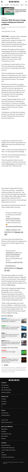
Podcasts (3, 431)
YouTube (3, 399)
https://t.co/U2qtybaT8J (13, 218)
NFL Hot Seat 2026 (6, 390)
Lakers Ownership (5, 392)
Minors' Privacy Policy (6, 422)
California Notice (5, 415)
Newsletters (4, 429)
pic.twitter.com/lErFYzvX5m (14, 262)
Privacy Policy (4, 412)
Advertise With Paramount (8, 447)
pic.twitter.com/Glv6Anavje (14, 226)
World (22, 5)
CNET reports (11, 285)
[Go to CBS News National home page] (14, 1)
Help (2, 452)
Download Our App (6, 433)
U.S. (2, 5)
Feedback (3, 454)
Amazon (6, 365)
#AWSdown (9, 253)
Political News (4, 385)
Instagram (3, 403)
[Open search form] (26, 1)
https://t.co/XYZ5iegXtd (13, 254)
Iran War (7, 5)
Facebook (3, 401)
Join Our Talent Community (8, 450)
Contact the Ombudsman (7, 457)
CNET (3, 144)
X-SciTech (4, 18)
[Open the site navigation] (5, 1)
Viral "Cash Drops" (14, 5)
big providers (10, 164)
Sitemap (3, 438)
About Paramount (5, 445)
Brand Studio (4, 436)
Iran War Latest (5, 387)
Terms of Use (4, 420)
